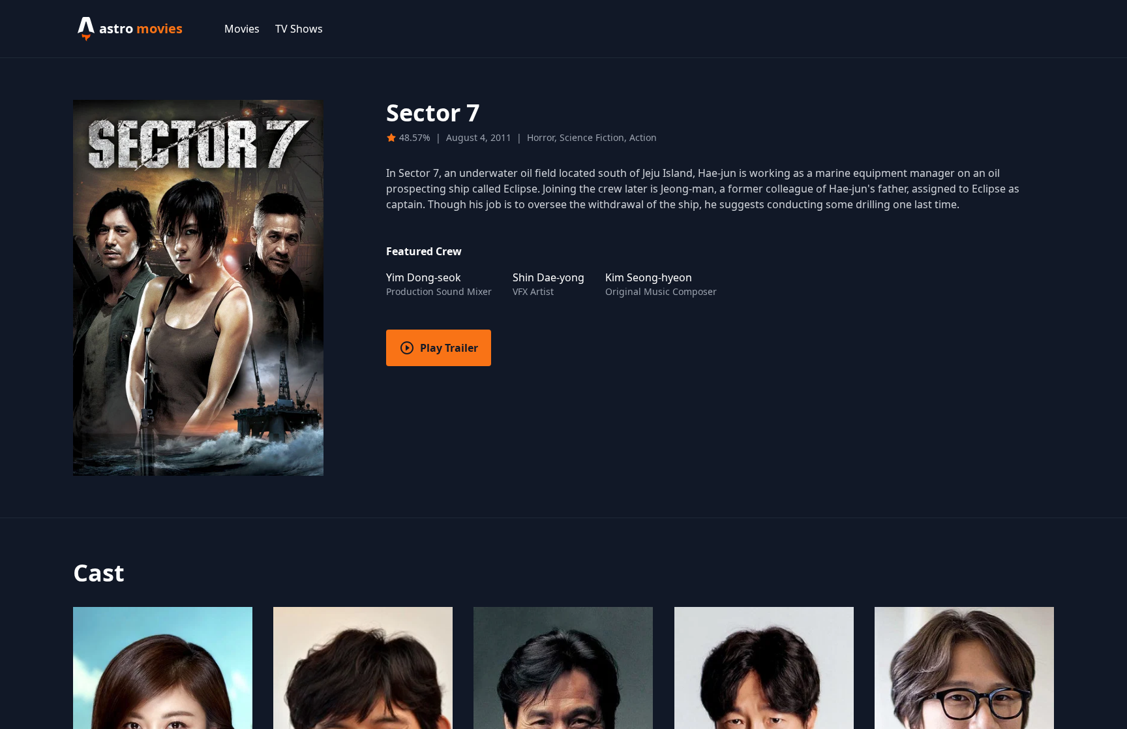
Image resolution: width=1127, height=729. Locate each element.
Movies (242, 29)
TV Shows (299, 29)
